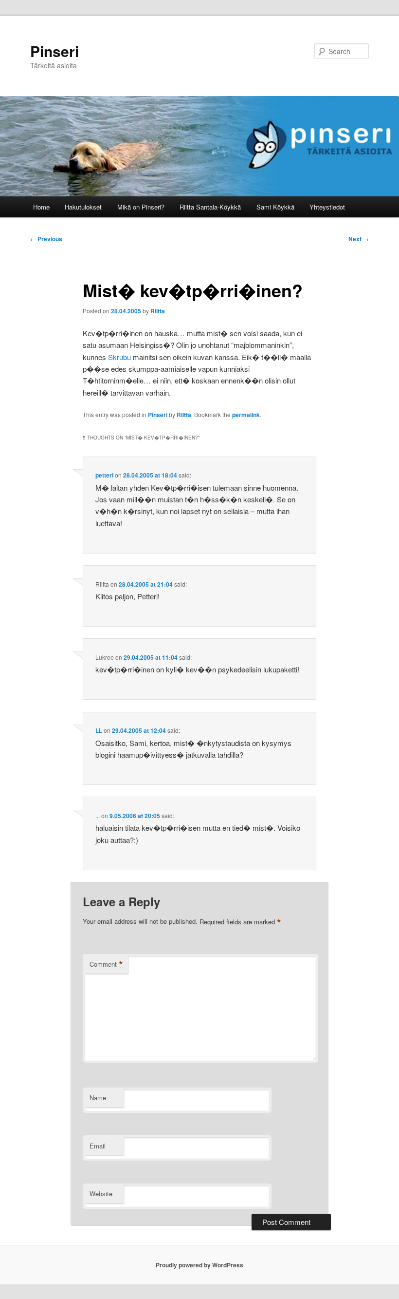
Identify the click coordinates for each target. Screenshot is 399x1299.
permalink (246, 414)
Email (98, 1145)
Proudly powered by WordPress (199, 1265)
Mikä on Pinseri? (140, 206)
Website (101, 1193)
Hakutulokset (83, 206)
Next (358, 238)
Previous (46, 238)
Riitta (157, 310)
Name (98, 1097)
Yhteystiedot (327, 206)
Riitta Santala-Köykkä (210, 206)
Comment (106, 964)
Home (41, 206)
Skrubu (119, 357)
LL (98, 730)
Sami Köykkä (275, 206)
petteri (104, 475)
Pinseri (54, 50)
